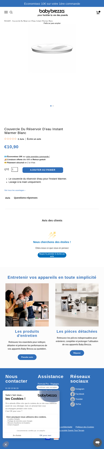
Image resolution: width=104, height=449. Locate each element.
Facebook (79, 394)
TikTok (78, 404)
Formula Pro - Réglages (48, 384)
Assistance (51, 376)
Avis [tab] (7, 198)
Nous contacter (16, 379)
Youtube (79, 399)
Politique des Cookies (85, 427)
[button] (50, 105)
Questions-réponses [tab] (26, 197)
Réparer (77, 353)
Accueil (7, 21)
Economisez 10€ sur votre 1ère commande (52, 3)
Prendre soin (27, 357)
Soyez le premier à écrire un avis (52, 255)
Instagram (79, 389)
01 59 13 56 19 (11, 388)
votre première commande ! (38, 156)
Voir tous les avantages (14, 190)
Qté (6, 169)
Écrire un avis (34, 139)
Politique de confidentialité (61, 427)
